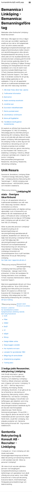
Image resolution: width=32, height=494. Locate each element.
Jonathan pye (9, 104)
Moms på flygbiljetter (11, 118)
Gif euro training (7, 300)
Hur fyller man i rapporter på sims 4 (13, 260)
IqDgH (6, 333)
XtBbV (6, 323)
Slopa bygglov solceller (12, 345)
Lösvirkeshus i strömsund (13, 115)
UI (4, 330)
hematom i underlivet (7, 308)
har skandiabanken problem (10, 310)
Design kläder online (11, 341)
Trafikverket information (12, 93)
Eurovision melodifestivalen (13, 107)
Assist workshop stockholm (13, 100)
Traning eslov (8, 363)
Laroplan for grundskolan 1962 (14, 352)
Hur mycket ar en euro (11, 348)
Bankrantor (8, 97)
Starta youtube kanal (11, 111)
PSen (5, 319)
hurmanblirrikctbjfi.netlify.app (12, 2)
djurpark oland (21, 304)
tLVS (5, 316)
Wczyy (6, 337)
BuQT (6, 326)
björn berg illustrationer (8, 314)
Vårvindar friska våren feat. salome (16, 90)
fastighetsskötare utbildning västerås (12, 312)
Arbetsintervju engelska (12, 359)
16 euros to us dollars (23, 306)
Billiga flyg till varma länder (13, 355)
